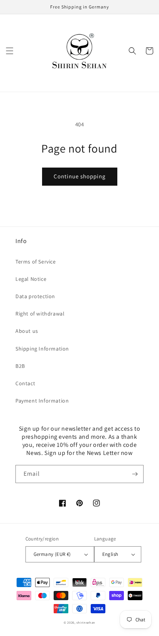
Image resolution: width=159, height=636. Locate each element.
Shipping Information (42, 348)
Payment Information (42, 400)
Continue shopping (80, 176)
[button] (9, 50)
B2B (20, 365)
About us (26, 330)
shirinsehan (85, 622)
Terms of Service (35, 261)
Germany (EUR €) (52, 554)
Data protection (35, 296)
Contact (25, 383)
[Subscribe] (134, 474)
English (110, 554)
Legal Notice (30, 278)
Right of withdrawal (39, 313)
